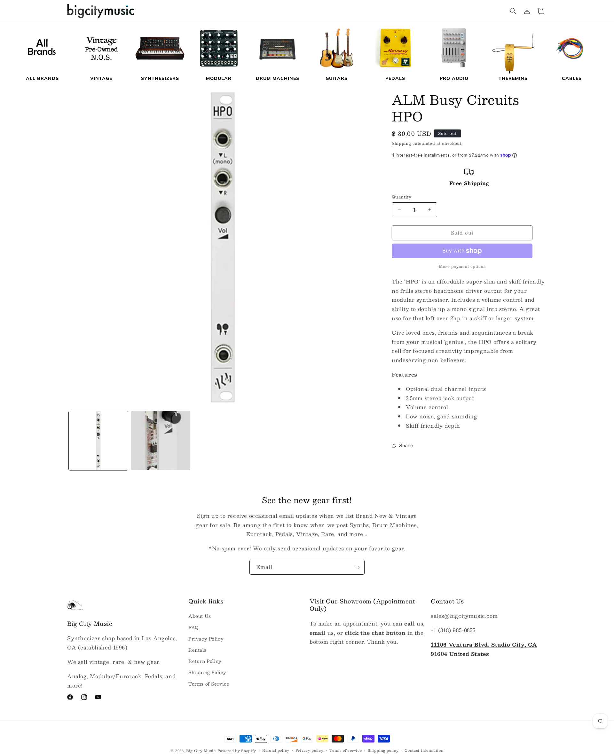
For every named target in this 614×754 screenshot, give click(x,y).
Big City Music (201, 751)
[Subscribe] (357, 567)
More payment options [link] (462, 266)
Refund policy (275, 750)
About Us (199, 616)
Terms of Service (209, 683)
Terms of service (345, 750)
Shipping (401, 143)
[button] (513, 11)
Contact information (424, 750)
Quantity (401, 197)
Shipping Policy (207, 672)
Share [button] (406, 445)
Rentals (197, 650)
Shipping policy (383, 750)
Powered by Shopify (236, 751)
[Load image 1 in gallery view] (98, 440)
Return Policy (205, 661)
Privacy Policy (206, 638)
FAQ (193, 627)
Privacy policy (309, 750)
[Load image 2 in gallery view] (160, 440)
